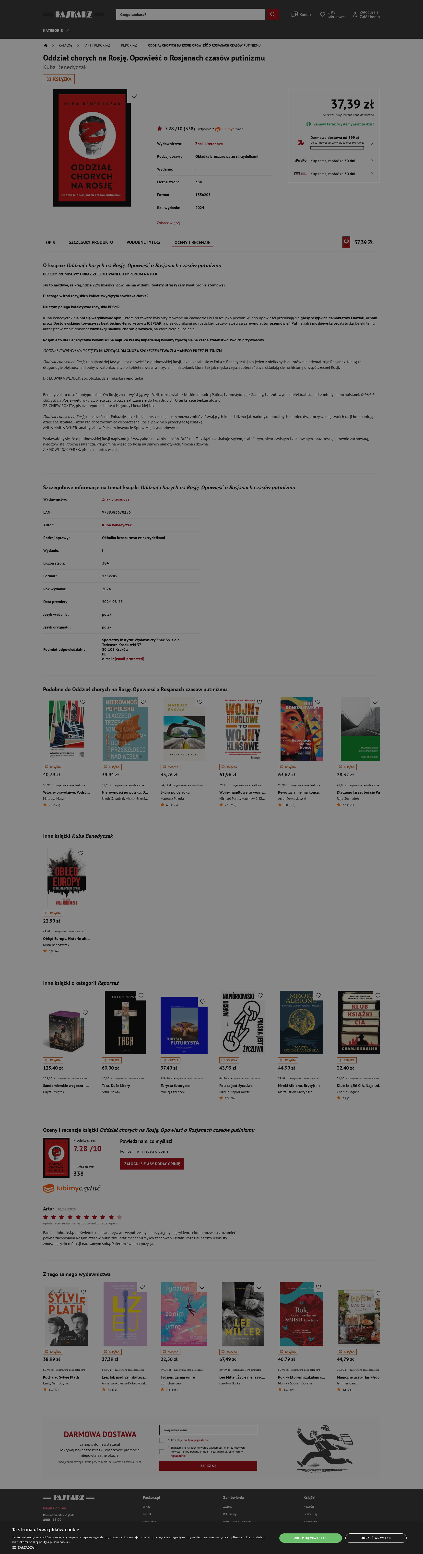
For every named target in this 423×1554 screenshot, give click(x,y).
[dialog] (211, 1538)
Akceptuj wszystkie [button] (310, 1538)
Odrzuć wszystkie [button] (376, 1538)
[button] (141, 1547)
